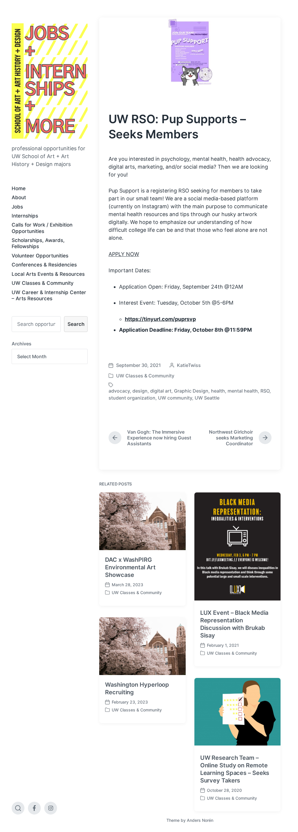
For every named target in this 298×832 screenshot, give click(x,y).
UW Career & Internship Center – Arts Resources (49, 295)
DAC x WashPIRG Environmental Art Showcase (130, 567)
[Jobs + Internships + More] (50, 81)
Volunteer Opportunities (40, 256)
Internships (25, 216)
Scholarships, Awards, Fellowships (38, 243)
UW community (175, 398)
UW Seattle (207, 398)
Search (76, 324)
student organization (132, 398)
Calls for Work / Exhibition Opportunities (42, 228)
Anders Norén (200, 820)
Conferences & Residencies (44, 265)
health (218, 391)
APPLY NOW (124, 254)
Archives (21, 344)
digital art (160, 391)
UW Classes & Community (43, 283)
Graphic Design (191, 391)
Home (19, 188)
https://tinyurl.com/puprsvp (160, 319)
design (140, 391)
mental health (243, 391)
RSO (264, 391)
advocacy (119, 391)
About (19, 197)
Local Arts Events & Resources (48, 274)
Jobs (17, 207)
